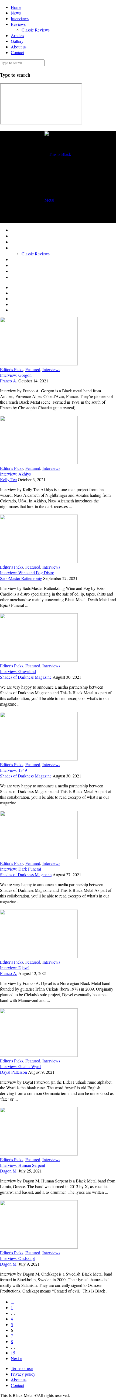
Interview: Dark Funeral (20, 869)
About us (18, 47)
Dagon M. (9, 1171)
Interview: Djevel (14, 967)
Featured (32, 369)
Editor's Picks (11, 369)
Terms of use (22, 1368)
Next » (16, 1358)
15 (13, 1352)
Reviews (18, 24)
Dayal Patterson (13, 1072)
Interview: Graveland (18, 671)
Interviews (20, 18)
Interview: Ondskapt (17, 1258)
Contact (17, 52)
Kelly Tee (8, 479)
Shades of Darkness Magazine (26, 677)
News (16, 13)
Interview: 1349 (13, 770)
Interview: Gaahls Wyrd (20, 1066)
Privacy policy (23, 1374)
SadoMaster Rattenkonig (21, 578)
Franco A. (8, 380)
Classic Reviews (36, 30)
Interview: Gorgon (16, 375)
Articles (17, 35)
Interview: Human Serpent (22, 1165)
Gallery (17, 41)
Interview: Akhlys (15, 474)
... (12, 1302)
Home (16, 7)
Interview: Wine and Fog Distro (27, 572)
